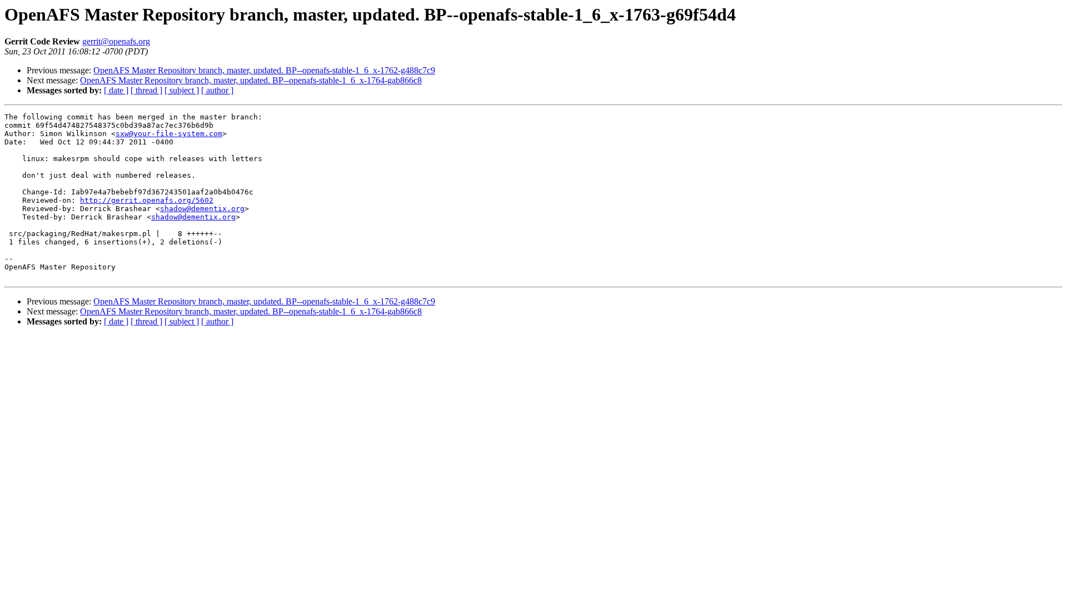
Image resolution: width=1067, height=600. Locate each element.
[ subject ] (181, 90)
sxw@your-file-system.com (169, 133)
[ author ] (217, 90)
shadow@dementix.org (202, 208)
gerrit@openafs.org (116, 41)
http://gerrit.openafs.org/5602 (146, 200)
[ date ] (116, 90)
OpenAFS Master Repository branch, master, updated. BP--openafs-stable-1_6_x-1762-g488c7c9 (264, 70)
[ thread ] (146, 90)
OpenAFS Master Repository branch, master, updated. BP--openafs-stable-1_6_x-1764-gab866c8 (251, 80)
